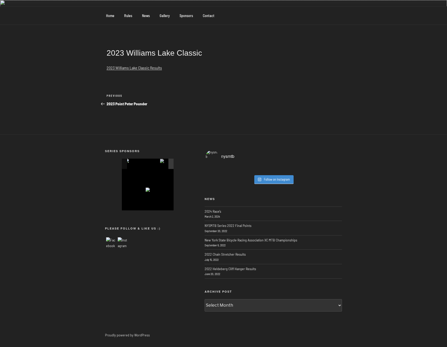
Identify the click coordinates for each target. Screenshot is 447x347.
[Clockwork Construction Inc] (165, 164)
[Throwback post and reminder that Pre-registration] (273, 170)
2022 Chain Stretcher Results (225, 254)
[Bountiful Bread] (154, 164)
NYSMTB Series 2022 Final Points (228, 225)
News (146, 15)
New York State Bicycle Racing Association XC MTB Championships (251, 240)
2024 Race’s (213, 211)
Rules (128, 15)
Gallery (165, 15)
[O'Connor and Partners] (143, 164)
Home (110, 15)
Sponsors (186, 15)
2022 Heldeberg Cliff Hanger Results (230, 269)
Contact (208, 15)
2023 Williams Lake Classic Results (134, 67)
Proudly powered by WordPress (127, 335)
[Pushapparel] (132, 164)
